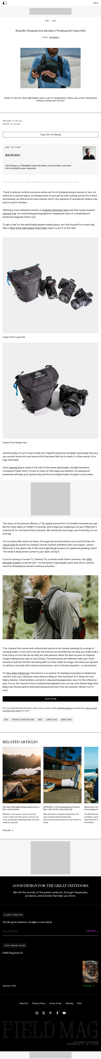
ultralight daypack (64, 708)
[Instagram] (36, 1013)
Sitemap (69, 1003)
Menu (96, 3)
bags (40, 719)
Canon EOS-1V (10, 544)
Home (47, 21)
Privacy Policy (38, 1003)
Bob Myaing (54, 37)
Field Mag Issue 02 (13, 952)
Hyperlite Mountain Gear (55, 210)
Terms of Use (55, 1003)
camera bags (66, 719)
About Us (23, 1003)
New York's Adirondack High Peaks (28, 228)
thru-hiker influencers (18, 673)
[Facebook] (57, 1013)
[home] (5, 3)
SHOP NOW (50, 699)
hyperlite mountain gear (23, 719)
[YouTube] (64, 1013)
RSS (79, 1003)
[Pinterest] (50, 1013)
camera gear (51, 719)
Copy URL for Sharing (50, 134)
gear (54, 21)
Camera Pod (9, 213)
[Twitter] (43, 1013)
